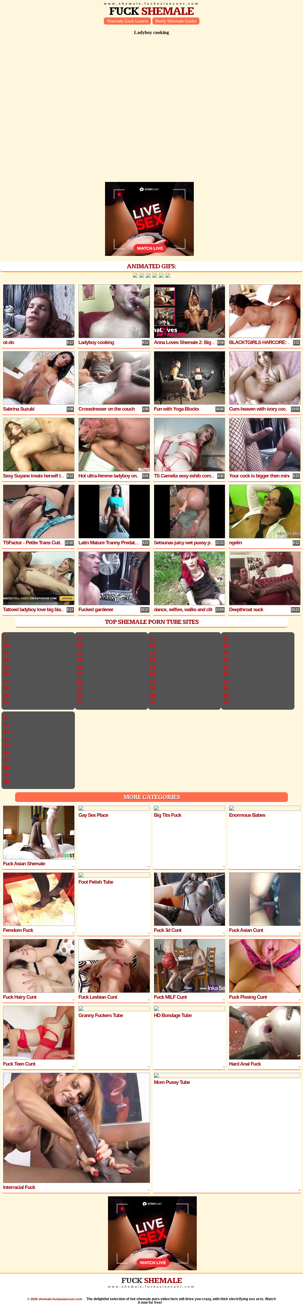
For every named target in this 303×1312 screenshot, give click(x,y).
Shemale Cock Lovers (127, 21)
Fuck (151, 11)
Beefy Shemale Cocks (175, 21)
